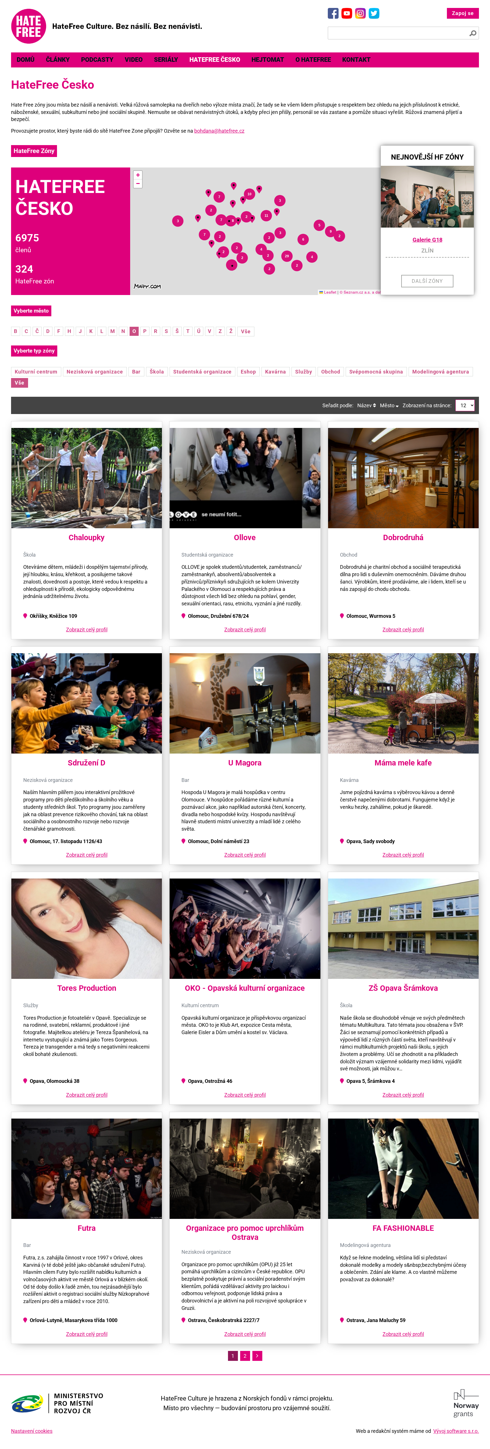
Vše (246, 331)
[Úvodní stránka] (106, 26)
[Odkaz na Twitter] (374, 13)
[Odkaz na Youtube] (346, 13)
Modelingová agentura (440, 372)
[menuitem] (25, 59)
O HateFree (313, 59)
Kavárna (275, 372)
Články (58, 59)
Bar (136, 372)
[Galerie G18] (427, 197)
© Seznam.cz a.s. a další (362, 292)
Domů (26, 59)
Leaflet (329, 292)
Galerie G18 (427, 240)
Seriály (166, 59)
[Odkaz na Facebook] (333, 13)
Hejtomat (268, 59)
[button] (232, 266)
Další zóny (427, 281)
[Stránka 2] (257, 1356)
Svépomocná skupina (376, 372)
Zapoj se (463, 13)
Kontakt (356, 59)
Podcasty (97, 59)
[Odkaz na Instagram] (360, 13)
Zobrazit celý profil (86, 630)
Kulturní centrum (36, 372)
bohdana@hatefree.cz (219, 131)
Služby (303, 372)
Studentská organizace (202, 372)
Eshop (248, 372)
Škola (157, 372)
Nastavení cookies (31, 1431)
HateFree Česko (214, 59)
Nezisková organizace (95, 372)
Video (134, 59)
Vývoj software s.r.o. (456, 1431)
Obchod (330, 372)
